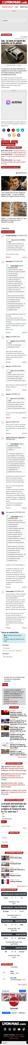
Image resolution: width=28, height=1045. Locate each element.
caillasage (6, 142)
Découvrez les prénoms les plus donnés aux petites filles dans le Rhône (18, 746)
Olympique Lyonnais (15, 875)
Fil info (16, 7)
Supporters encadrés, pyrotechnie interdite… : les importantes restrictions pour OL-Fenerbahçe (18, 714)
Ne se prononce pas (7, 819)
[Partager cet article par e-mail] (14, 135)
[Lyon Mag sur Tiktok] (23, 1030)
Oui (3, 814)
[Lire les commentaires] (18, 135)
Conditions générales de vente (17, 1037)
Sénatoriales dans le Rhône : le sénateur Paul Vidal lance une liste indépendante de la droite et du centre (13, 776)
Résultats (25, 828)
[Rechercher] (25, 2)
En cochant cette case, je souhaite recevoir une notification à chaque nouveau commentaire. (14, 679)
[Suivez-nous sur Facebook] (14, 1002)
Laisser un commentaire (8, 232)
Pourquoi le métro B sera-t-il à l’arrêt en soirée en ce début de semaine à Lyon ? (14, 152)
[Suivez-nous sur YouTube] (18, 1030)
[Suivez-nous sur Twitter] (9, 1030)
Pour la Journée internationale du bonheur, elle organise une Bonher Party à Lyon (13, 162)
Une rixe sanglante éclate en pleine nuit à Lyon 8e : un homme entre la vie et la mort (18, 722)
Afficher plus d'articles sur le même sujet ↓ (11, 167)
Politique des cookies (8, 1037)
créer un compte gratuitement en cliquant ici (11, 702)
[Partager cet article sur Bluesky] (22, 130)
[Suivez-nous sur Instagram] (14, 1030)
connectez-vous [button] (19, 650)
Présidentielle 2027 (15, 864)
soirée (15, 142)
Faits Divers (6, 34)
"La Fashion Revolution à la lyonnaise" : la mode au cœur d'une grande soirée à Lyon (13, 156)
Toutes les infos (22, 757)
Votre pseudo (5, 645)
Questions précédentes (5, 826)
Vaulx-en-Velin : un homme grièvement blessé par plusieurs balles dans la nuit (18, 729)
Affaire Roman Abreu (16, 858)
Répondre (9, 257)
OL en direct (13, 710)
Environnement (13, 749)
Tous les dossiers (21, 886)
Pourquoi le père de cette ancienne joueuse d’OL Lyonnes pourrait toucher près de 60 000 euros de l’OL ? (18, 737)
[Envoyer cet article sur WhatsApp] (17, 130)
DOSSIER (12, 856)
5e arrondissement (8, 144)
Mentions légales (19, 1035)
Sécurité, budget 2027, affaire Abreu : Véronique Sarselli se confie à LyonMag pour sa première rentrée (12, 768)
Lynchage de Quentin (16, 881)
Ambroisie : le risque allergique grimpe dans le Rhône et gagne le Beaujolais (18, 753)
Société (11, 743)
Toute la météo (22, 985)
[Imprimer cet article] (9, 135)
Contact (16, 1037)
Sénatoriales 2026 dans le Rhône (17, 870)
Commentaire (6, 654)
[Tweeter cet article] (8, 130)
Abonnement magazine (7, 7)
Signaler (25, 257)
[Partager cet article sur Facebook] (3, 130)
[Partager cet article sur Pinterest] (13, 130)
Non (3, 816)
